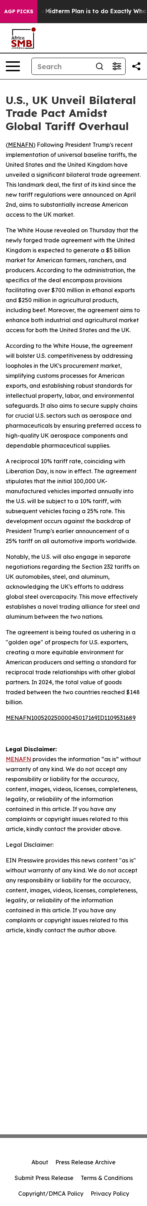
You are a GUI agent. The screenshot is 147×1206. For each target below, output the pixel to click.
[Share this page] (136, 66)
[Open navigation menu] (13, 66)
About (39, 1162)
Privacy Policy (110, 1193)
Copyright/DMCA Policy (50, 1193)
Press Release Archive (85, 1162)
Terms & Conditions (107, 1177)
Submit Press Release (44, 1177)
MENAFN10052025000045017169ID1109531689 (71, 717)
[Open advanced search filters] (116, 66)
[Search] (99, 66)
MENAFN (20, 144)
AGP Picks (18, 11)
